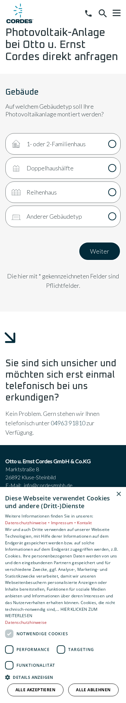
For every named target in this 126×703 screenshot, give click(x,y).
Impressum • (64, 523)
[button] (116, 13)
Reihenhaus (42, 192)
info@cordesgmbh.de (48, 485)
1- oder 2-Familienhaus (56, 144)
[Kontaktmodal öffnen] (88, 13)
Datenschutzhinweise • (28, 523)
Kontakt (84, 523)
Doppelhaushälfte (50, 168)
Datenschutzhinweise (26, 622)
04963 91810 (68, 423)
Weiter (99, 251)
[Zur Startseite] (19, 13)
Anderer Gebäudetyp (54, 216)
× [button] (118, 494)
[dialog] (63, 595)
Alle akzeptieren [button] (35, 690)
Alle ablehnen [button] (93, 690)
